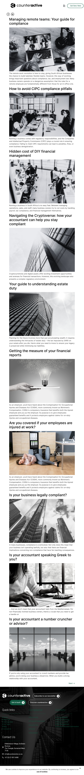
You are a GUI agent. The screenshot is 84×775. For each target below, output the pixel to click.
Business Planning (62, 719)
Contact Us (7, 729)
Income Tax (34, 725)
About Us (6, 719)
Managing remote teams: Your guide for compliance (42, 21)
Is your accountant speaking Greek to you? (40, 557)
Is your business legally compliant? (39, 495)
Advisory (60, 709)
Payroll (32, 729)
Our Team (6, 724)
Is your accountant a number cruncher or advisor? (40, 621)
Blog (5, 726)
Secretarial (34, 733)
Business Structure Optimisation (67, 726)
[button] (64, 6)
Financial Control (62, 722)
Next (72, 683)
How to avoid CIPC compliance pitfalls (40, 89)
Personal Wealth (62, 717)
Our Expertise (8, 722)
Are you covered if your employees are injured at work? (40, 425)
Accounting (34, 717)
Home (5, 717)
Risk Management (62, 724)
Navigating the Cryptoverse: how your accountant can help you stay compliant (40, 219)
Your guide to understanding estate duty (38, 286)
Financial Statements (37, 721)
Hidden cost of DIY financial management (32, 153)
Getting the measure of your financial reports (40, 353)
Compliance (35, 709)
